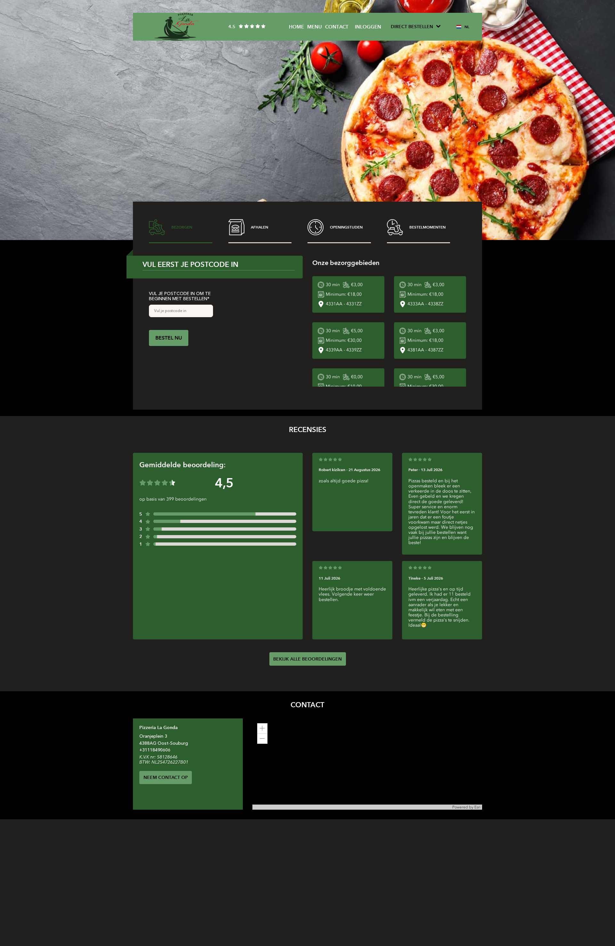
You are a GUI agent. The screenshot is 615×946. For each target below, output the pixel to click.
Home (296, 27)
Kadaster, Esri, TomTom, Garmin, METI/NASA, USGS (299, 807)
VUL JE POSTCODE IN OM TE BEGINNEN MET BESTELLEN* (180, 296)
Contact (336, 27)
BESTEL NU (168, 338)
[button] (262, 728)
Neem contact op (166, 777)
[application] (367, 764)
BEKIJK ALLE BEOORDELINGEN (307, 659)
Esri (477, 807)
